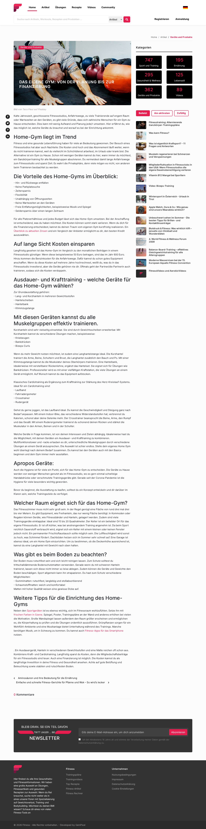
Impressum (117, 779)
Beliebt (143, 113)
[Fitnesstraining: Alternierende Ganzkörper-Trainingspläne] (141, 125)
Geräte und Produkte (31, 47)
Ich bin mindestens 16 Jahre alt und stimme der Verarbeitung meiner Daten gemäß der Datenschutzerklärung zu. (124, 741)
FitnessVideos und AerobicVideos (167, 270)
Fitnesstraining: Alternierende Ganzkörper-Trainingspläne (165, 123)
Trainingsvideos (74, 779)
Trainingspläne (73, 774)
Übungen (60, 7)
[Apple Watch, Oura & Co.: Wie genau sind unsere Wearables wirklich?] (141, 210)
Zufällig (181, 113)
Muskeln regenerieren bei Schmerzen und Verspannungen (169, 155)
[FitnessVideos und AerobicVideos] (141, 274)
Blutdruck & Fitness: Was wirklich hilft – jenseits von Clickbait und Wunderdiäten (170, 231)
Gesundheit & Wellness (149, 77)
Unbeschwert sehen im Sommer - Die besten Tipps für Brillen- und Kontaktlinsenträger (169, 220)
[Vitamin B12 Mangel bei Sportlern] (141, 178)
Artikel (45, 7)
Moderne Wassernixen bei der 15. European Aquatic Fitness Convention (170, 261)
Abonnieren (178, 732)
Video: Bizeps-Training (161, 185)
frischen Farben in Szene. (29, 614)
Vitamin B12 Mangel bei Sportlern (167, 175)
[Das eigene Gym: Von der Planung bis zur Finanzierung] (72, 73)
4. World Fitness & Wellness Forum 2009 (168, 240)
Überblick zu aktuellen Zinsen (30, 230)
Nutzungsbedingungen (124, 774)
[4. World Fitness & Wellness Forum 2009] (141, 242)
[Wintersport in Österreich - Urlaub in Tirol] (141, 199)
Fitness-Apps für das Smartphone (104, 630)
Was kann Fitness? (159, 132)
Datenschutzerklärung (123, 784)
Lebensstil (179, 77)
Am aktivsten (162, 113)
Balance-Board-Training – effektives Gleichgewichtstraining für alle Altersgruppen (168, 252)
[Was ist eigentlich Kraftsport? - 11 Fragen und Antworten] (141, 146)
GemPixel (80, 825)
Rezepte (77, 7)
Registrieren (161, 19)
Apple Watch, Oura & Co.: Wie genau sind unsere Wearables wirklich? (168, 208)
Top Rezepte (73, 784)
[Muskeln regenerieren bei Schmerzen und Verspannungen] (141, 157)
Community (108, 7)
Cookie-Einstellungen (123, 788)
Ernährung (179, 62)
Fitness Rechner (74, 793)
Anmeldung (182, 19)
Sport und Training (149, 62)
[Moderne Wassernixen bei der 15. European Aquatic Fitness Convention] (141, 263)
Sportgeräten (34, 610)
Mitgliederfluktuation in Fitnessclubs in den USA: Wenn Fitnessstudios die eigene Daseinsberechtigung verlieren (170, 167)
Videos (91, 7)
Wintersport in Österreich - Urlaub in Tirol (169, 198)
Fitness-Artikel (73, 788)
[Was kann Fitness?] (141, 136)
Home (32, 7)
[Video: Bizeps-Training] (141, 189)
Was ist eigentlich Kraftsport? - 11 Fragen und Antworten (167, 145)
